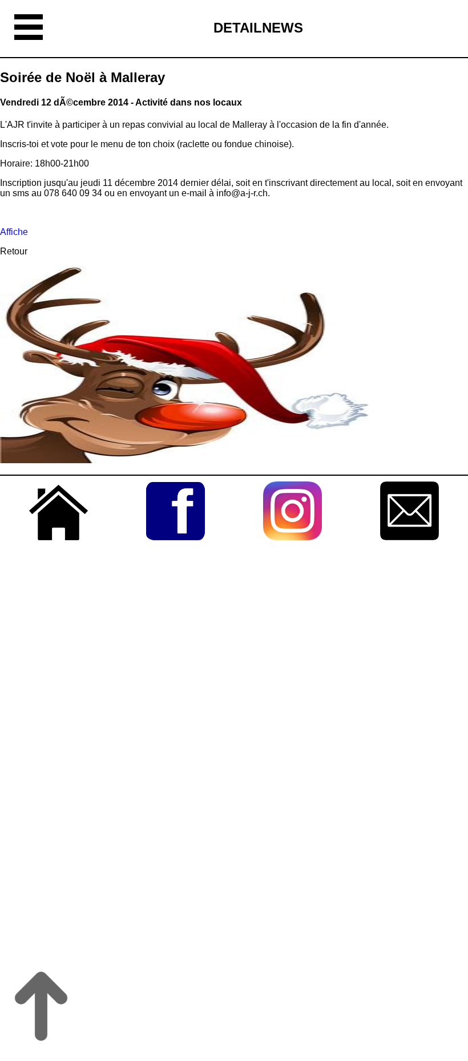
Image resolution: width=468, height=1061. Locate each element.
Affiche (14, 232)
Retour (13, 251)
